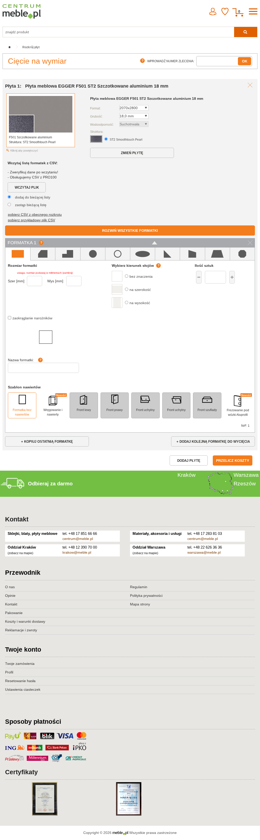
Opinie (10, 596)
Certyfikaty (21, 772)
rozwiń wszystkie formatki (130, 230)
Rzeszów (245, 483)
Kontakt (16, 519)
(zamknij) (67, 272)
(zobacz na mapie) (20, 553)
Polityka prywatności (146, 596)
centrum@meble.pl (77, 539)
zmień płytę (132, 153)
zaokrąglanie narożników (32, 318)
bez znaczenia (141, 276)
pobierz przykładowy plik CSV (31, 220)
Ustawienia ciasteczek (22, 689)
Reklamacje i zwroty (21, 630)
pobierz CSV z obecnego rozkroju (35, 214)
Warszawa (246, 475)
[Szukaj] (245, 32)
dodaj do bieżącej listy (32, 197)
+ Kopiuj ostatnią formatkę (47, 441)
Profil (9, 672)
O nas (10, 587)
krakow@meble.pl (76, 552)
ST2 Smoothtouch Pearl (126, 139)
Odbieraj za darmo (50, 483)
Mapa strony (140, 604)
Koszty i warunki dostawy (25, 621)
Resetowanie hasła (20, 681)
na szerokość (140, 290)
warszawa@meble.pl (204, 552)
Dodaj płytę (188, 461)
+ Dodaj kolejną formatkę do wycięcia (213, 441)
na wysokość (139, 303)
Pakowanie (14, 613)
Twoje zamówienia (20, 664)
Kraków (186, 475)
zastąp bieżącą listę (30, 205)
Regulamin (138, 587)
